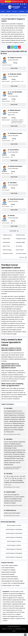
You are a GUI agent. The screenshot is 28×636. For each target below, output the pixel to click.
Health (8, 11)
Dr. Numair (11, 215)
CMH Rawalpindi (6, 581)
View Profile (14, 68)
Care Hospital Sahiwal (7, 568)
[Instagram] (22, 4)
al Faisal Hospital (6, 585)
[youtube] (24, 4)
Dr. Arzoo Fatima (13, 150)
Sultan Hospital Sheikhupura (9, 576)
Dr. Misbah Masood (14, 110)
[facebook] (20, 4)
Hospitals (21, 11)
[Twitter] (15, 47)
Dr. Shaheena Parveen (15, 133)
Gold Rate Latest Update (14, 1)
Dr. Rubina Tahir (6, 583)
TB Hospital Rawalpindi (17, 583)
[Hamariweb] (14, 7)
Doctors (14, 11)
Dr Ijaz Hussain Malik (17, 581)
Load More (13, 231)
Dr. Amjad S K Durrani (14, 57)
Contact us (11, 629)
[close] (27, 1)
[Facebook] (8, 47)
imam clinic (4, 565)
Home (3, 11)
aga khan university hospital (9, 579)
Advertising (18, 629)
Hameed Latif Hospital (7, 574)
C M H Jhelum (16, 585)
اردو (25, 7)
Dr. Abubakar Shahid (14, 74)
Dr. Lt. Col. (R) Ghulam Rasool (15, 93)
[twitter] (26, 4)
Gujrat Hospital (13, 565)
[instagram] (19, 47)
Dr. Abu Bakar (12, 183)
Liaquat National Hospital (8, 572)
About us (4, 629)
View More (21, 257)
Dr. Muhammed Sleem (15, 166)
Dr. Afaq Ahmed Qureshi (16, 199)
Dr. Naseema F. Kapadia (8, 570)
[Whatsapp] (12, 47)
